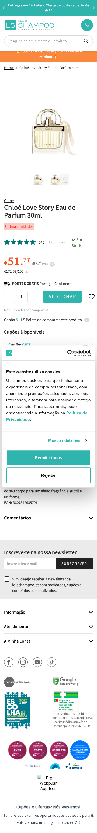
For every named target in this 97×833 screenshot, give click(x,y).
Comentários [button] (17, 518)
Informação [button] (14, 612)
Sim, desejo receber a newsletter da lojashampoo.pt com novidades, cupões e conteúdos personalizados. (46, 585)
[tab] (48, 518)
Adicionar (62, 296)
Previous (3, 7)
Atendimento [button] (16, 626)
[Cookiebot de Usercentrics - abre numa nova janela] (68, 353)
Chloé (9, 201)
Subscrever (74, 564)
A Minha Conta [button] (17, 641)
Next (93, 7)
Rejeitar (48, 475)
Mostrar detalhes (64, 440)
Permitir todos (48, 457)
